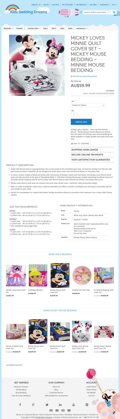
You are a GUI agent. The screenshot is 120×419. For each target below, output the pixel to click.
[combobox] (97, 12)
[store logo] (25, 10)
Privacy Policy (58, 414)
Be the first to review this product (84, 76)
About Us (56, 386)
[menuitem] (7, 28)
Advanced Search (80, 414)
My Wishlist (81, 5)
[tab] (92, 149)
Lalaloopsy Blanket (35, 290)
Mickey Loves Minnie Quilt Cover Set (80, 347)
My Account (67, 5)
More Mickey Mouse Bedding (60, 310)
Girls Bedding (21, 389)
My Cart (93, 5)
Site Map (68, 414)
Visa (51, 410)
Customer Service (56, 392)
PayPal (69, 410)
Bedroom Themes (21, 386)
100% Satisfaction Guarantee (56, 395)
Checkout (104, 5)
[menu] (60, 28)
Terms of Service (45, 414)
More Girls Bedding (60, 254)
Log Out (55, 5)
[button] (114, 5)
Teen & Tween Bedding (21, 395)
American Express (57, 410)
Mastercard (63, 410)
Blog (56, 389)
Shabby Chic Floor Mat (81, 290)
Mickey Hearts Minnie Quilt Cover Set (102, 347)
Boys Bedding (21, 392)
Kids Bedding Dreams (43, 417)
